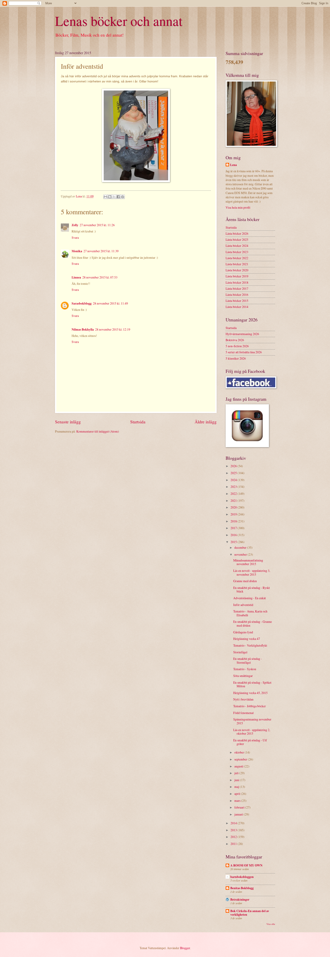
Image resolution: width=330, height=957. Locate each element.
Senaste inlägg (68, 421)
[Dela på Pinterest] (122, 196)
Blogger (185, 948)
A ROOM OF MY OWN (246, 865)
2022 (234, 493)
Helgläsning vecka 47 (246, 639)
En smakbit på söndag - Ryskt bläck (251, 590)
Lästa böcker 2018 (237, 282)
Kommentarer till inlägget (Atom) (97, 431)
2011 (234, 844)
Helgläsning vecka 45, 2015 (250, 693)
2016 (234, 535)
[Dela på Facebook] (118, 196)
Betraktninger (239, 899)
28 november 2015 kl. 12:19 (112, 329)
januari (239, 814)
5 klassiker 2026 (236, 358)
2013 (234, 830)
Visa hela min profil (238, 207)
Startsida (137, 421)
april (237, 793)
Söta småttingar (243, 676)
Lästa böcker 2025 (237, 239)
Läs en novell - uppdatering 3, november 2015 (251, 572)
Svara (75, 237)
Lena (233, 165)
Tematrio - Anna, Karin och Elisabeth (250, 613)
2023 (234, 486)
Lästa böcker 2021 (237, 264)
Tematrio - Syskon (244, 669)
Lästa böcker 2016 (237, 294)
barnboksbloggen (242, 877)
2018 (234, 521)
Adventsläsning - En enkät (249, 598)
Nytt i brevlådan (243, 699)
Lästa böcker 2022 (237, 258)
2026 (234, 466)
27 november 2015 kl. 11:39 (101, 251)
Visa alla (270, 924)
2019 (234, 514)
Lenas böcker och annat (119, 21)
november (241, 554)
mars (237, 800)
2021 (234, 500)
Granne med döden (245, 581)
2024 (234, 480)
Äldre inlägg (206, 421)
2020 (234, 507)
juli (236, 773)
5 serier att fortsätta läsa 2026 (244, 352)
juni (237, 780)
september (241, 759)
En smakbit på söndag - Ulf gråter (250, 742)
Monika (77, 251)
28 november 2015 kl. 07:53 (99, 277)
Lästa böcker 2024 (237, 245)
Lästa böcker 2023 (237, 252)
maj (237, 787)
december (240, 547)
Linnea (76, 277)
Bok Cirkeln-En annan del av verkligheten (249, 913)
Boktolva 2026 (235, 340)
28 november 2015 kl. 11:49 (110, 303)
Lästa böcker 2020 (237, 270)
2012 (234, 837)
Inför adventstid (243, 605)
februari (239, 807)
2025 (234, 473)
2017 (234, 528)
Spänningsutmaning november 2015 (252, 721)
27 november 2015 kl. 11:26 (97, 225)
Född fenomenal (243, 713)
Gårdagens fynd (243, 632)
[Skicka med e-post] (105, 196)
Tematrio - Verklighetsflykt (250, 645)
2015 (234, 542)
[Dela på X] (114, 196)
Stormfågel (240, 652)
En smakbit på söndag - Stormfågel (247, 660)
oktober (239, 752)
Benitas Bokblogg (242, 888)
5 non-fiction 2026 (237, 346)
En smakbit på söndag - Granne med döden (252, 623)
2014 (234, 823)
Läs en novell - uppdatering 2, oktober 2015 (251, 732)
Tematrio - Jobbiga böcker (249, 706)
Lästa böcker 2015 (237, 300)
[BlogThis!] (110, 196)
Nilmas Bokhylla (83, 329)
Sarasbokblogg (82, 303)
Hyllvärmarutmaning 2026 (242, 334)
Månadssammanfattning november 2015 (248, 562)
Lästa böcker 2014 (237, 307)
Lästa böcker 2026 (237, 233)
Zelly (75, 225)
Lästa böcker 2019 (237, 276)
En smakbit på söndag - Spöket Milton (252, 684)
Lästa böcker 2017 (237, 288)
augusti (239, 766)
